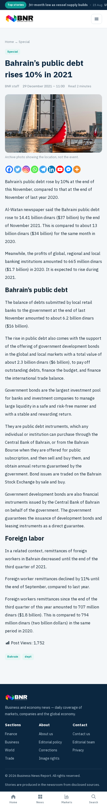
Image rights (49, 758)
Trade (9, 758)
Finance (11, 734)
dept (28, 657)
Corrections (48, 750)
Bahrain (12, 657)
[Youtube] (60, 169)
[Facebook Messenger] (68, 169)
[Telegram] (43, 169)
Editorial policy (50, 742)
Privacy (78, 750)
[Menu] (96, 19)
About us (46, 734)
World (9, 750)
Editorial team (84, 742)
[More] (77, 169)
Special (24, 41)
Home (9, 41)
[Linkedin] (51, 169)
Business (12, 742)
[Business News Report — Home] (19, 19)
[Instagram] (26, 169)
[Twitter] (17, 169)
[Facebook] (9, 169)
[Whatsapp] (34, 169)
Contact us (81, 734)
